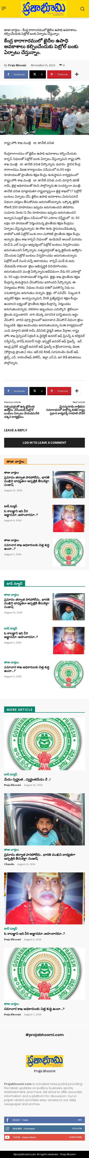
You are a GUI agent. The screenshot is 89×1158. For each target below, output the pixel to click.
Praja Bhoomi (17, 65)
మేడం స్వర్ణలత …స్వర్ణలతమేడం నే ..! (27, 779)
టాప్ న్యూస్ (10, 506)
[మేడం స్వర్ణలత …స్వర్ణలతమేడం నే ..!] (44, 744)
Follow (77, 1128)
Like (80, 1119)
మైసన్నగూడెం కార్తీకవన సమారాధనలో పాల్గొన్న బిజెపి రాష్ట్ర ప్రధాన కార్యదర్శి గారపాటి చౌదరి (65, 410)
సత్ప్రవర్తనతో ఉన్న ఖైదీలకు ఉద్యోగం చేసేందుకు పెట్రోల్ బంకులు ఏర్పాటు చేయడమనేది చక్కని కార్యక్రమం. (21, 411)
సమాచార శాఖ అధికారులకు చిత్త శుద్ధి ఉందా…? (26, 547)
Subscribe (75, 1137)
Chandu (9, 864)
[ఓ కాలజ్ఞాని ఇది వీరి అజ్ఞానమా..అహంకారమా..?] (69, 518)
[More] (76, 74)
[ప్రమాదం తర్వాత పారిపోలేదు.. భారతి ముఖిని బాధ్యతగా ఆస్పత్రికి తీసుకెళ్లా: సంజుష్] (69, 484)
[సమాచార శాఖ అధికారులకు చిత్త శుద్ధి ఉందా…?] (69, 552)
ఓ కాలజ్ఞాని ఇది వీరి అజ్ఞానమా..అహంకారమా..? (21, 513)
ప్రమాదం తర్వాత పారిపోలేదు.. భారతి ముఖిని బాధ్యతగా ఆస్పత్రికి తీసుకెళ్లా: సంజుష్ (26, 481)
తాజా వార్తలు (12, 30)
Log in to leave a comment (44, 442)
